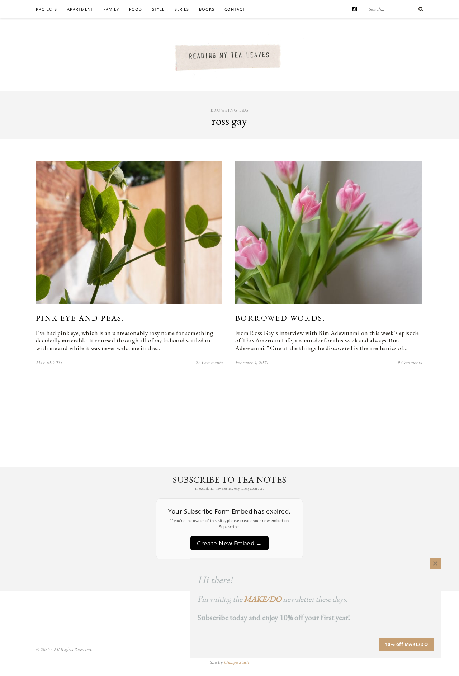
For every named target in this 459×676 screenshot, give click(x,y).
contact (234, 9)
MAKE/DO (262, 599)
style (158, 9)
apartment (80, 9)
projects (46, 9)
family (111, 9)
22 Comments (208, 362)
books (206, 9)
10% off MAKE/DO (406, 644)
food (135, 9)
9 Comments (409, 362)
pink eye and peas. (80, 318)
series (182, 9)
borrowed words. (280, 318)
